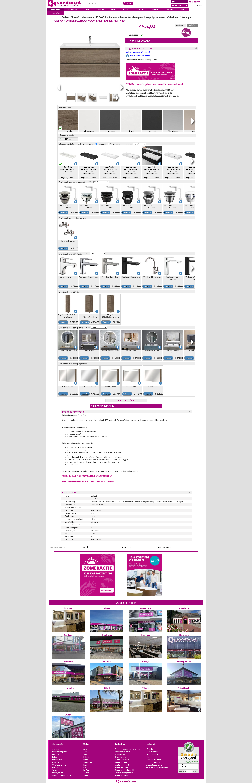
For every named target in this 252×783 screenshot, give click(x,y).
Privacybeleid (57, 773)
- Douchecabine (152, 752)
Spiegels (87, 9)
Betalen (55, 757)
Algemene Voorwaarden (61, 775)
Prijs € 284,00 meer (172, 172)
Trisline (86, 773)
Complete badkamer (154, 765)
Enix (84, 765)
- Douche (149, 749)
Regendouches (120, 757)
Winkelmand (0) (180, 5)
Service (55, 770)
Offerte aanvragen (59, 765)
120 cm (68, 139)
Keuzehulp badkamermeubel (157, 767)
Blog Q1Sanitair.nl (153, 762)
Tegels (182, 9)
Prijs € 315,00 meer (152, 172)
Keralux (86, 767)
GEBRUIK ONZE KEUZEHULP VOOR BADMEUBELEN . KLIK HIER (87, 476)
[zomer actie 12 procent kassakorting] (150, 71)
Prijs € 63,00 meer (110, 172)
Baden (113, 9)
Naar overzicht (126, 400)
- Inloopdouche (152, 754)
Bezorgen (55, 754)
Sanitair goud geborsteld (124, 770)
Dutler (85, 760)
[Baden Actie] (144, 575)
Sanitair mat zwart (122, 765)
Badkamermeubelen (122, 752)
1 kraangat (102, 144)
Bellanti (86, 757)
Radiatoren (140, 9)
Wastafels (169, 9)
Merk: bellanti (87, 547)
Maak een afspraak (59, 752)
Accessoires (55, 13)
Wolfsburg (87, 775)
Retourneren (57, 760)
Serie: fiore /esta (126, 547)
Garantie (55, 762)
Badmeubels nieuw (164, 547)
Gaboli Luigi (87, 762)
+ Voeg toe (63, 212)
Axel (85, 752)
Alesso (85, 754)
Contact (55, 749)
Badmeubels (72, 9)
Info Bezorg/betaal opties (140, 56)
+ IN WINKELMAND (138, 40)
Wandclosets (120, 754)
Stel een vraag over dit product (138, 52)
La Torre (86, 770)
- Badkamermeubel (153, 760)
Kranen (125, 9)
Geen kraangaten (87, 144)
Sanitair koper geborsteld (124, 773)
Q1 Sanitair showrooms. (104, 481)
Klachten (55, 767)
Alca (85, 749)
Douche (101, 9)
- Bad (148, 757)
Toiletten (154, 9)
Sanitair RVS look (121, 767)
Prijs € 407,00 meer (88, 172)
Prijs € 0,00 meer (67, 172)
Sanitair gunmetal (121, 775)
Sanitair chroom (121, 762)
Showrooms (55, 9)
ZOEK (129, 3)
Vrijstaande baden (122, 760)
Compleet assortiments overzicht (127, 749)
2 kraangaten (115, 144)
